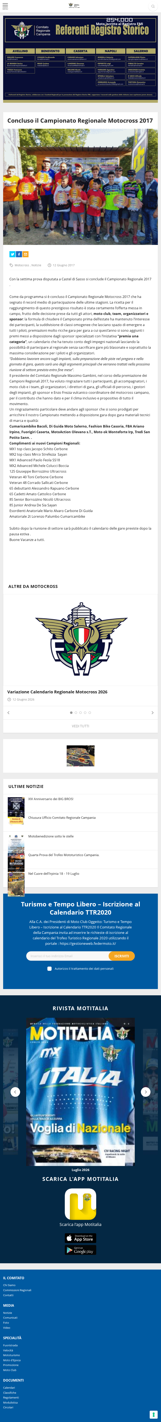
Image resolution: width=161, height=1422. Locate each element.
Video (6, 1328)
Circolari (8, 1407)
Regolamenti (11, 1397)
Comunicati (10, 1317)
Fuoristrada (10, 1345)
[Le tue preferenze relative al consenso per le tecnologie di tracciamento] (154, 1415)
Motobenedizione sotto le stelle (51, 836)
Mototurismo (11, 1355)
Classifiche (9, 1393)
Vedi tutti (80, 726)
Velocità (8, 1350)
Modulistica (10, 1402)
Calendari (9, 1388)
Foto (6, 1323)
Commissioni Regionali (17, 1290)
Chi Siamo (9, 1285)
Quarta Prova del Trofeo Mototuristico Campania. (63, 855)
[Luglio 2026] (80, 1092)
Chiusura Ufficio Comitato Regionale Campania (62, 817)
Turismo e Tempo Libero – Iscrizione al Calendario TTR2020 (80, 908)
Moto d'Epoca (12, 1360)
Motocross (22, 265)
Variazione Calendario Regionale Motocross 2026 (57, 692)
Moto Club (9, 1370)
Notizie (36, 265)
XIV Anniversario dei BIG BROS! (50, 799)
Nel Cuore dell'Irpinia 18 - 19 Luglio (53, 873)
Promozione (10, 1365)
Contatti (8, 1295)
